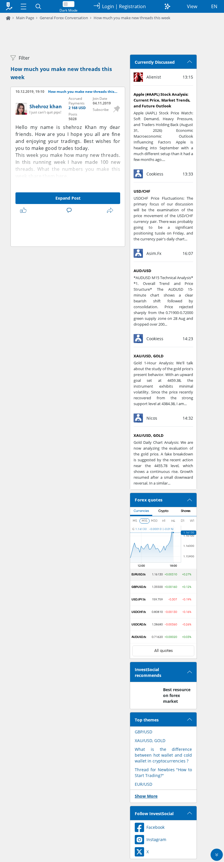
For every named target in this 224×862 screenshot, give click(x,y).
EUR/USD (143, 784)
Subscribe (101, 109)
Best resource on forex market (176, 695)
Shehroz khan (45, 106)
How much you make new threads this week (132, 17)
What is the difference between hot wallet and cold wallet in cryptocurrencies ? (163, 755)
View (192, 6)
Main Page (25, 17)
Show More (146, 796)
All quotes (163, 651)
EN (214, 6)
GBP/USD (143, 732)
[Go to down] (217, 855)
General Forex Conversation (64, 17)
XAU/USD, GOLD (150, 740)
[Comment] (70, 210)
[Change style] (167, 6)
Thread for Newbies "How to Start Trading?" (163, 772)
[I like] (24, 210)
